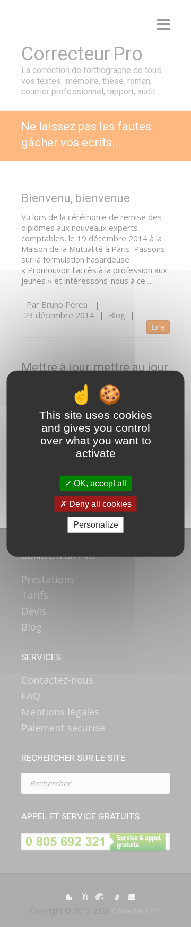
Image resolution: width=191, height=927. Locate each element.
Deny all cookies (99, 504)
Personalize (95, 524)
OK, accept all (99, 483)
